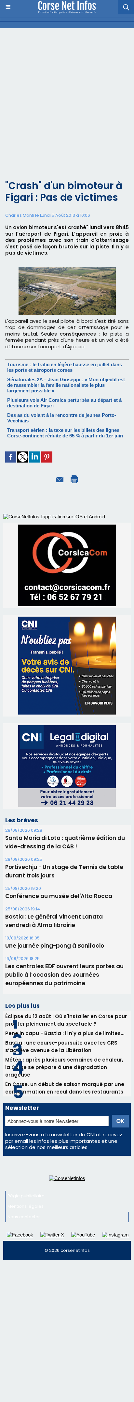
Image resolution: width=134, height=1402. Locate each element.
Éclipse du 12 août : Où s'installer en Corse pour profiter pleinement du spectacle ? (66, 1020)
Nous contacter (23, 1217)
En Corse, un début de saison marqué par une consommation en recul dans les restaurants (64, 1088)
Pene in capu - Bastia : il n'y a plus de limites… (64, 1033)
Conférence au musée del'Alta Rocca (58, 896)
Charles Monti (19, 215)
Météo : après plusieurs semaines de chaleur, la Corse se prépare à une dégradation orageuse (64, 1067)
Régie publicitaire (26, 1196)
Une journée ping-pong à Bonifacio (54, 946)
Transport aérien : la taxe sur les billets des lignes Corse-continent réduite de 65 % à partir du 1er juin (65, 432)
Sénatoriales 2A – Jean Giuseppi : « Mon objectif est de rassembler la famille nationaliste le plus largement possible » (66, 385)
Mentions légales (25, 1206)
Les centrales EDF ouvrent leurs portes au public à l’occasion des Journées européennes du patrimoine (64, 974)
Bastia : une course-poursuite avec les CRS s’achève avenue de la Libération (61, 1046)
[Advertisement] (67, 98)
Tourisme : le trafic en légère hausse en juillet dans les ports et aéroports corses (64, 367)
